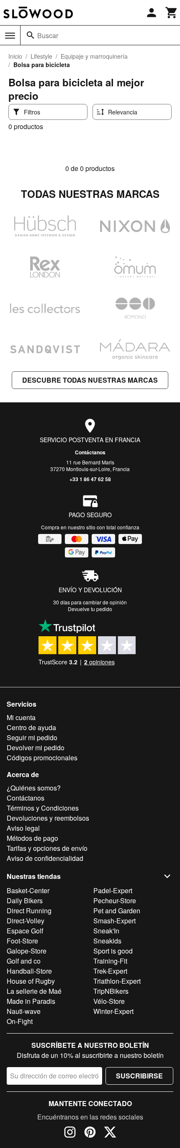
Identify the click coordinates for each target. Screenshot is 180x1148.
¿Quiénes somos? (34, 788)
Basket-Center (28, 890)
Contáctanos (90, 452)
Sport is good (113, 951)
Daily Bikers (25, 900)
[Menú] (10, 36)
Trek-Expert (110, 971)
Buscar (47, 35)
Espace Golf (25, 931)
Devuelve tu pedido (90, 608)
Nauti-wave (24, 1011)
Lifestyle (41, 56)
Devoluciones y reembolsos (48, 818)
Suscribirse (139, 1076)
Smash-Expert (114, 920)
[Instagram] (70, 1133)
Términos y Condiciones (43, 808)
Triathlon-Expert (117, 981)
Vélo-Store (109, 1001)
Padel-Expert (112, 890)
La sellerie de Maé (34, 991)
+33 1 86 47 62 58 (90, 479)
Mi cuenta (21, 717)
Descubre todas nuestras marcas (90, 380)
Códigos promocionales (42, 757)
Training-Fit (110, 961)
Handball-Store (29, 971)
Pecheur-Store (114, 900)
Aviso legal (23, 828)
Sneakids (107, 941)
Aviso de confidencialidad (45, 858)
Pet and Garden (116, 910)
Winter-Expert (113, 1011)
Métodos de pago (32, 838)
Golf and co (24, 961)
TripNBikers (111, 991)
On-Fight (20, 1021)
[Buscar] (31, 35)
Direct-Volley (25, 920)
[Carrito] (171, 12)
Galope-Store (26, 951)
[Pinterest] (90, 1133)
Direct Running (29, 910)
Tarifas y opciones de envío (47, 848)
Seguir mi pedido (32, 737)
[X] (110, 1133)
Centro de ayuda (31, 727)
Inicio (15, 56)
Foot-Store (22, 941)
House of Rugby (31, 981)
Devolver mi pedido (35, 747)
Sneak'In (106, 931)
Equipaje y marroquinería (94, 56)
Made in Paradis (31, 1001)
